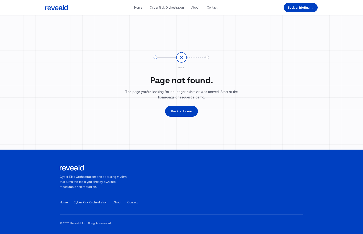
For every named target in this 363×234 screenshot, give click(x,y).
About (195, 7)
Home (138, 7)
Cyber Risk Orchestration (167, 7)
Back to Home (181, 111)
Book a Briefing (300, 7)
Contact (212, 7)
